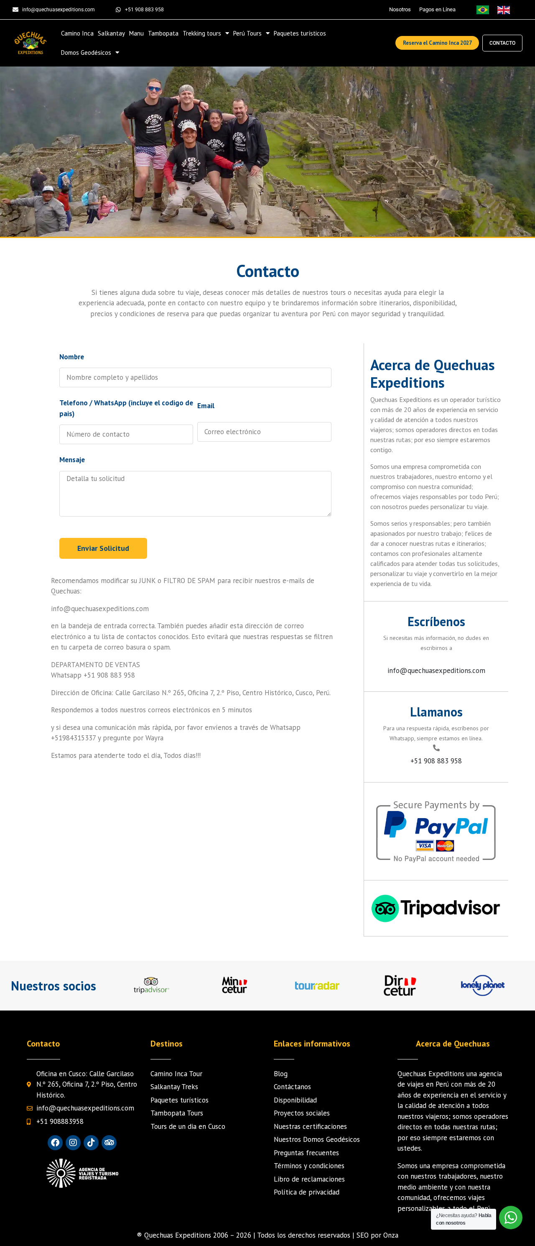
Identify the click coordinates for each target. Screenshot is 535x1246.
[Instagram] (73, 1142)
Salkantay (111, 33)
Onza (390, 1235)
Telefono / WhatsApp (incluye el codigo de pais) (126, 408)
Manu (136, 33)
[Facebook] (55, 1142)
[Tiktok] (91, 1142)
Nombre (71, 356)
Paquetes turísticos (300, 33)
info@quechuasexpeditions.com (436, 670)
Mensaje (72, 459)
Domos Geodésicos (86, 52)
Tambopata (163, 33)
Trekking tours (202, 33)
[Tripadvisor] (109, 1142)
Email (205, 405)
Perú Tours (247, 33)
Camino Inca (77, 33)
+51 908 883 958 (436, 760)
